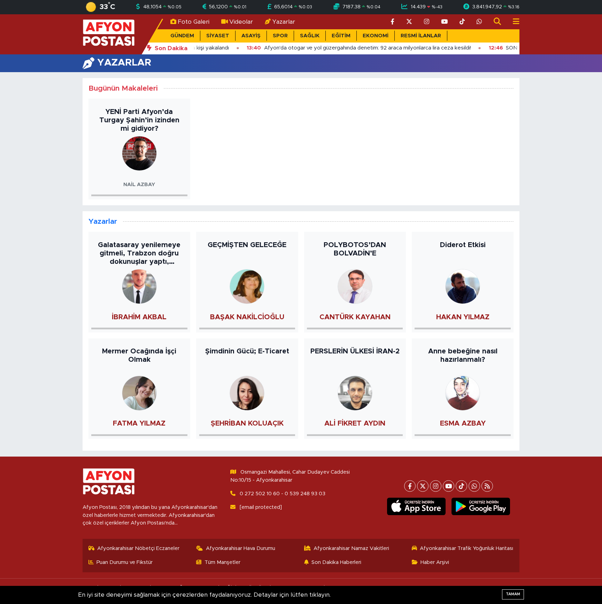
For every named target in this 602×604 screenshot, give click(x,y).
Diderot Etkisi (463, 245)
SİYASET (217, 35)
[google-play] (481, 506)
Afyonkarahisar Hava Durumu (240, 548)
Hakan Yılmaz (462, 317)
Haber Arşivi (434, 562)
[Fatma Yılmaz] (139, 393)
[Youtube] (448, 486)
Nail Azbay (139, 184)
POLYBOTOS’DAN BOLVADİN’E (355, 249)
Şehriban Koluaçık (247, 423)
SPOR (280, 35)
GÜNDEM (182, 35)
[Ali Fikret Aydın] (355, 393)
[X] (423, 486)
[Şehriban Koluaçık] (247, 393)
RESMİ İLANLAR (421, 35)
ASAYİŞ (251, 35)
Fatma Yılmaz (139, 423)
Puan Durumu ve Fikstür (125, 562)
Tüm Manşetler (222, 562)
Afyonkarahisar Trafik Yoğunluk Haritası (466, 548)
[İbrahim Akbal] (139, 286)
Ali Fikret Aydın (354, 423)
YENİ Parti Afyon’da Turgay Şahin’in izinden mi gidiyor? (139, 120)
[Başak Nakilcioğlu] (247, 286)
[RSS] (487, 486)
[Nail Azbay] (139, 153)
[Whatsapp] (474, 486)
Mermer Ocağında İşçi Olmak (139, 355)
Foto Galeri (193, 22)
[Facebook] (410, 486)
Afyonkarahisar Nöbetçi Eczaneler (138, 548)
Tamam (513, 594)
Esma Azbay (463, 423)
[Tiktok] (461, 486)
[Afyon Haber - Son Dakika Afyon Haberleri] (109, 34)
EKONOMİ (375, 35)
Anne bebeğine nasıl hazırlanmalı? (462, 355)
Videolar (241, 22)
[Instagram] (435, 486)
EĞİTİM (341, 35)
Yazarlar (283, 22)
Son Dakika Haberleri (336, 562)
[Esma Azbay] (462, 393)
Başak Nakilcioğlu (247, 317)
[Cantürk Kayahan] (355, 286)
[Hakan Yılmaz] (462, 286)
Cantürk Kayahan (355, 317)
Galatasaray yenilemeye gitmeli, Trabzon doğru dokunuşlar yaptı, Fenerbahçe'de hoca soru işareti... (139, 254)
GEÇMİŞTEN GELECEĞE (247, 245)
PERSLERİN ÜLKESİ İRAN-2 (355, 351)
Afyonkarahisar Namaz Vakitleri (351, 548)
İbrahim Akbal (139, 317)
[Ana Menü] (513, 21)
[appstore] (416, 506)
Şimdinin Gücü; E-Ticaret (247, 351)
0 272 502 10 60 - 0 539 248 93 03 (282, 493)
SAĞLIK (309, 35)
